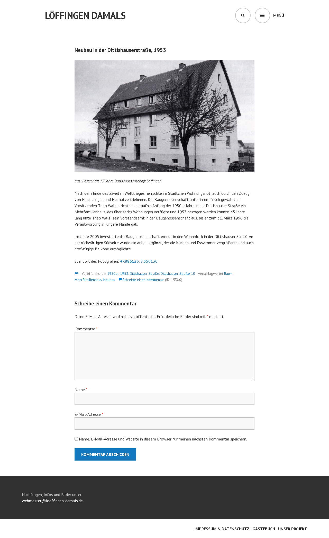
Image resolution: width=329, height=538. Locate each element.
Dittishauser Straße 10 (178, 273)
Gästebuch (263, 528)
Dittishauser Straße (144, 273)
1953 (124, 273)
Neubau (109, 279)
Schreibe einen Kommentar (143, 279)
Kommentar (86, 328)
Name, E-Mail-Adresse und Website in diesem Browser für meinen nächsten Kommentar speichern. (163, 439)
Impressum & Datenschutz (222, 528)
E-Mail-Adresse (89, 414)
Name (81, 389)
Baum (228, 273)
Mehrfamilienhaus (88, 279)
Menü (278, 15)
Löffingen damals (85, 15)
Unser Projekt (292, 528)
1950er (112, 273)
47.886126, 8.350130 (139, 261)
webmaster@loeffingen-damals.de (52, 500)
